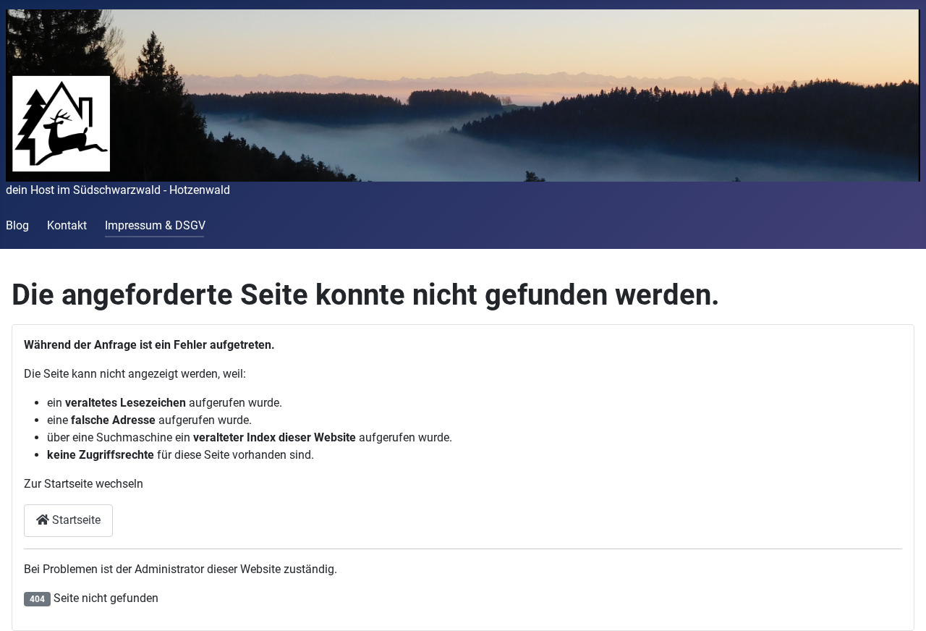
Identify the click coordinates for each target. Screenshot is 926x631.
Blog (17, 225)
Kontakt (67, 225)
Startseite (75, 520)
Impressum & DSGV (155, 225)
